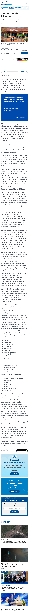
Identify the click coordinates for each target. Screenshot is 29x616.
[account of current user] (23, 7)
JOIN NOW (14, 491)
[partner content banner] (14, 108)
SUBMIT (14, 511)
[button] (2, 63)
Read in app (4, 1)
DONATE (14, 473)
